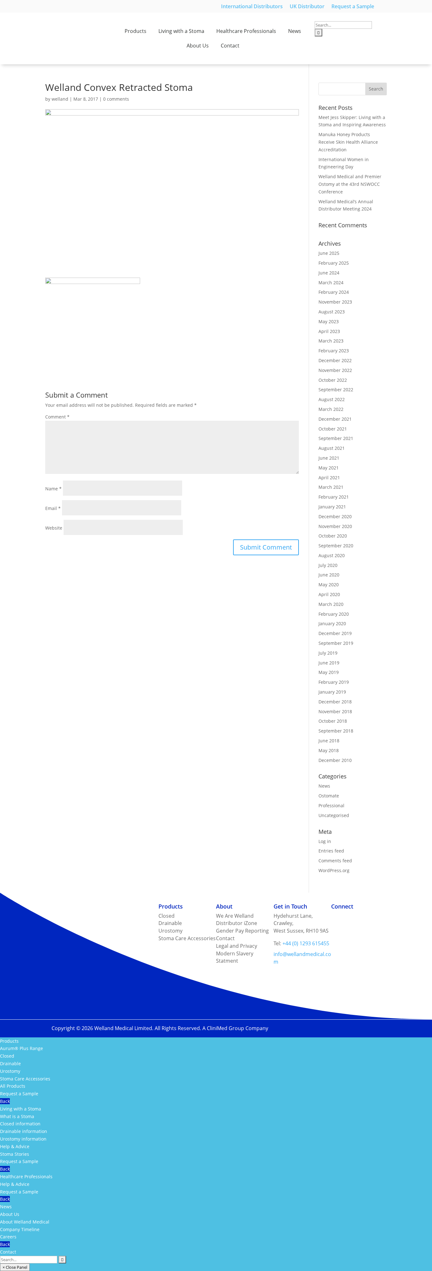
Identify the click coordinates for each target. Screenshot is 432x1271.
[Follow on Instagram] (336, 917)
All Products (12, 1086)
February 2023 (333, 351)
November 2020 (335, 526)
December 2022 (335, 360)
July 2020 (327, 565)
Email (53, 508)
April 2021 (329, 478)
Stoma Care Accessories (25, 1079)
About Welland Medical (24, 1222)
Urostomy (10, 1071)
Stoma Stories (14, 1154)
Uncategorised (333, 815)
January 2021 (332, 507)
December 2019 (335, 633)
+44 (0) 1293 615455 (305, 943)
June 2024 (328, 273)
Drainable (10, 1063)
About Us (198, 45)
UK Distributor (307, 7)
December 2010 (335, 760)
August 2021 (331, 448)
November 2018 (335, 711)
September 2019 (335, 643)
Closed (7, 1056)
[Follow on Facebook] (349, 917)
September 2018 (335, 731)
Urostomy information (23, 1139)
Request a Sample (352, 7)
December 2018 (335, 702)
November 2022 (335, 370)
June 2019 (328, 663)
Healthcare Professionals (246, 31)
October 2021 (332, 429)
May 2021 (328, 468)
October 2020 (332, 536)
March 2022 (330, 409)
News (294, 31)
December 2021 (335, 419)
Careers (8, 1237)
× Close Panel (15, 1267)
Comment (57, 417)
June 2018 (328, 741)
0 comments (116, 99)
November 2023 (335, 302)
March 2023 (330, 341)
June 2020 (328, 575)
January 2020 (332, 623)
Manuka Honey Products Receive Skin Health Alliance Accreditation (348, 142)
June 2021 (328, 458)
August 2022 (331, 399)
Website (53, 528)
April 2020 (329, 594)
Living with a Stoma (181, 31)
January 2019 (332, 692)
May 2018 (328, 750)
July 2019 (327, 653)
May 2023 (328, 321)
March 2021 (330, 487)
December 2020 (335, 516)
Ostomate (328, 796)
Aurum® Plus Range (21, 1048)
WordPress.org (333, 870)
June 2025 (328, 253)
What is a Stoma (17, 1116)
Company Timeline (20, 1229)
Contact (230, 45)
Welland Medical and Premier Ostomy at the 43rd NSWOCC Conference (349, 184)
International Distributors (252, 7)
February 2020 (333, 614)
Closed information (20, 1124)
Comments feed (335, 861)
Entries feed (331, 851)
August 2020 (331, 555)
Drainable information (23, 1131)
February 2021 (333, 497)
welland (60, 99)
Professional (331, 805)
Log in (324, 841)
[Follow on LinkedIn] (361, 917)
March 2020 (330, 604)
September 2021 (335, 438)
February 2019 (333, 682)
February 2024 (333, 292)
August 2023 (331, 312)
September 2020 (335, 546)
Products (135, 31)
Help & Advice (14, 1146)
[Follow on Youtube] (374, 917)
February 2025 (333, 263)
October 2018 (332, 721)
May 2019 (328, 672)
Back (5, 1101)
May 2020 (328, 585)
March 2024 (330, 283)
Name (53, 489)
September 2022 (335, 390)
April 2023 (329, 331)
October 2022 (332, 380)
